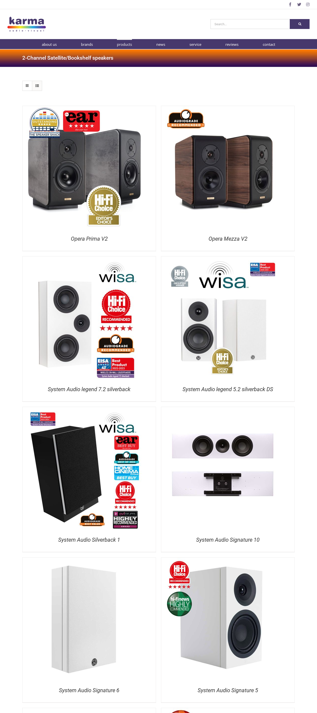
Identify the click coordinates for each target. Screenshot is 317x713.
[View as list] (37, 86)
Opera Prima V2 (89, 239)
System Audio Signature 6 (89, 690)
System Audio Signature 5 (228, 690)
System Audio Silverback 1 (89, 540)
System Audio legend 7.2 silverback (89, 389)
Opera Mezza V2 (228, 239)
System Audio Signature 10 (228, 540)
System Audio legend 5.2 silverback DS (228, 389)
